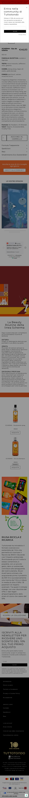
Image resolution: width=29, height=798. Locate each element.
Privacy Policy (22, 34)
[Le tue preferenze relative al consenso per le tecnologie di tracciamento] (26, 795)
